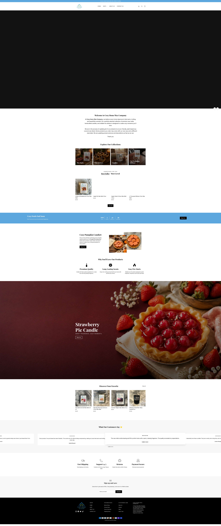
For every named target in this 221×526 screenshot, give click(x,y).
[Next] (217, 108)
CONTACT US (120, 6)
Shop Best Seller (80, 66)
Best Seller (105, 174)
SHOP (104, 6)
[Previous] (215, 108)
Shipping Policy (107, 511)
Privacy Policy (107, 507)
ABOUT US (112, 6)
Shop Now (183, 218)
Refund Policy (107, 505)
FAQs (120, 509)
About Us (120, 505)
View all (110, 205)
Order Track (121, 511)
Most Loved (115, 174)
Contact (120, 507)
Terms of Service (107, 509)
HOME (99, 6)
